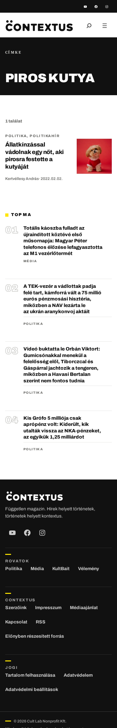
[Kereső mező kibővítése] (89, 26)
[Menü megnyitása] (105, 26)
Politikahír (44, 136)
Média (30, 261)
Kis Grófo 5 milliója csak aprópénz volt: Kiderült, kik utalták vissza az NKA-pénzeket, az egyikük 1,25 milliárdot (62, 427)
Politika (16, 136)
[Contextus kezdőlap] (39, 26)
